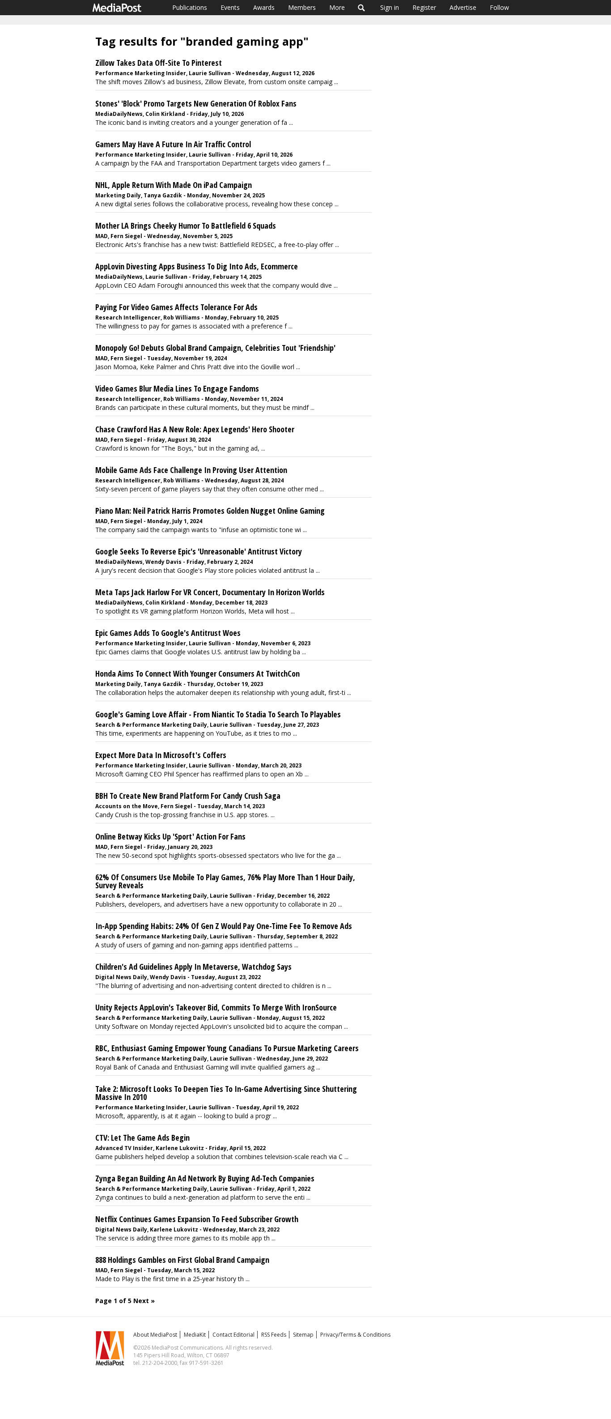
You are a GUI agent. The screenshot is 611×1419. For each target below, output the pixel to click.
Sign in (389, 7)
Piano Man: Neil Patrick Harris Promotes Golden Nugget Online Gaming (210, 511)
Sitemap (303, 1334)
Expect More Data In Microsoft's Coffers (160, 755)
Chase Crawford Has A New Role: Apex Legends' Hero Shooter (194, 429)
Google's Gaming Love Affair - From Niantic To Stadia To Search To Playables (218, 714)
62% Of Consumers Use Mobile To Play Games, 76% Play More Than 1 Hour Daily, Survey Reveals (225, 881)
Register (424, 7)
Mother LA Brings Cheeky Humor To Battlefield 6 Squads (185, 226)
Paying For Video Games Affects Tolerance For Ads (176, 307)
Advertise (463, 7)
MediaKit (195, 1334)
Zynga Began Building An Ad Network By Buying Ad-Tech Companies (204, 1178)
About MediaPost (155, 1334)
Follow (499, 7)
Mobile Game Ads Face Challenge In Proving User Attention (191, 470)
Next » (144, 1300)
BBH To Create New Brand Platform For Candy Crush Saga (187, 796)
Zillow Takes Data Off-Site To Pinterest (158, 63)
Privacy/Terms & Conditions (355, 1334)
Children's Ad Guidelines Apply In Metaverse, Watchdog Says (193, 967)
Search (362, 7)
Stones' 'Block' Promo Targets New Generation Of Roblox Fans (196, 103)
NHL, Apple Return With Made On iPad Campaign (173, 185)
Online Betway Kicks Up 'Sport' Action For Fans (170, 836)
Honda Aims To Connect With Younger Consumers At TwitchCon (197, 673)
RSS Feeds (273, 1334)
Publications (189, 7)
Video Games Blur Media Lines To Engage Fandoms (177, 388)
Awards (264, 7)
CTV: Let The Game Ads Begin (142, 1137)
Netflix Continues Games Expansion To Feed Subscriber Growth (196, 1219)
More (337, 7)
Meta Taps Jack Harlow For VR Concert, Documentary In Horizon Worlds (210, 592)
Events (230, 7)
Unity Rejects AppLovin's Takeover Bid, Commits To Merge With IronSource (216, 1007)
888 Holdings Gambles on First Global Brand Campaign (182, 1260)
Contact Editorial (233, 1334)
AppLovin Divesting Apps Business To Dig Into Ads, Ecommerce (196, 266)
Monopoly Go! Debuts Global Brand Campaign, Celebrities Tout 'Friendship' (215, 348)
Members (302, 7)
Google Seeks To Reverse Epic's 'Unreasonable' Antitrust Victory (198, 551)
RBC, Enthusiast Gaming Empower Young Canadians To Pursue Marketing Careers (227, 1048)
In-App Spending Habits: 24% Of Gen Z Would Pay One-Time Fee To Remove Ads (223, 926)
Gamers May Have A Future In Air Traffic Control (173, 144)
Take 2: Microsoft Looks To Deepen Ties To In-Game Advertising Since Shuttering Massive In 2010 (226, 1093)
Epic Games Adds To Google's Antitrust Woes (168, 633)
